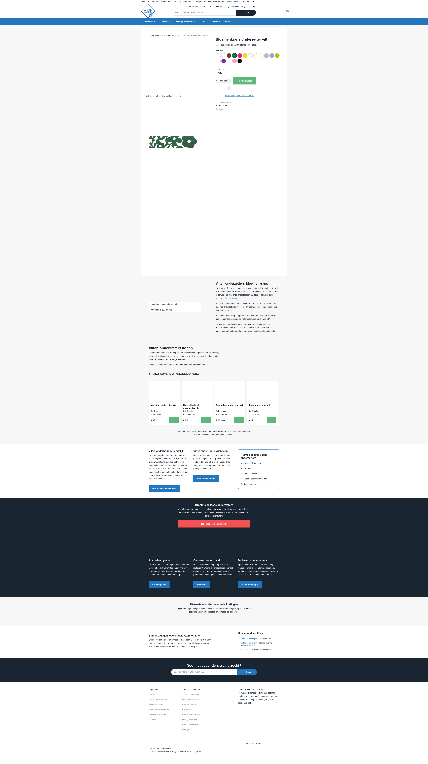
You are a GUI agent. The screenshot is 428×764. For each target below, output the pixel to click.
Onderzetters (149, 22)
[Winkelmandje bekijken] (285, 12)
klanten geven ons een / (239, 96)
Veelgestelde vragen (158, 714)
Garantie (152, 719)
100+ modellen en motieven (214, 524)
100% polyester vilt (206, 479)
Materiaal (166, 22)
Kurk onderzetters (190, 724)
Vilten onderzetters (190, 694)
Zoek (247, 12)
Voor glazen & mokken (251, 463)
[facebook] (209, 618)
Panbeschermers (248, 484)
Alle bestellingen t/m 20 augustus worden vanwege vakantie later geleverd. (197, 2)
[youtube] (213, 618)
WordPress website (254, 743)
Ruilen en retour (156, 704)
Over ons (215, 22)
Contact (227, 22)
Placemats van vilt (249, 473)
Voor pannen (246, 468)
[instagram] (217, 618)
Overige (185, 729)
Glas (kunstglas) (189, 719)
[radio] (218, 55)
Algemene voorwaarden (159, 709)
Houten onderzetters (191, 699)
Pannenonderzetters (191, 714)
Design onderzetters (185, 22)
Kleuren (219, 51)
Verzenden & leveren (158, 699)
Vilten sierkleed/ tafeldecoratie (254, 479)
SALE (204, 22)
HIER (243, 307)
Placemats (187, 709)
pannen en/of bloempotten (227, 298)
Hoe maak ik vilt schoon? (164, 489)
